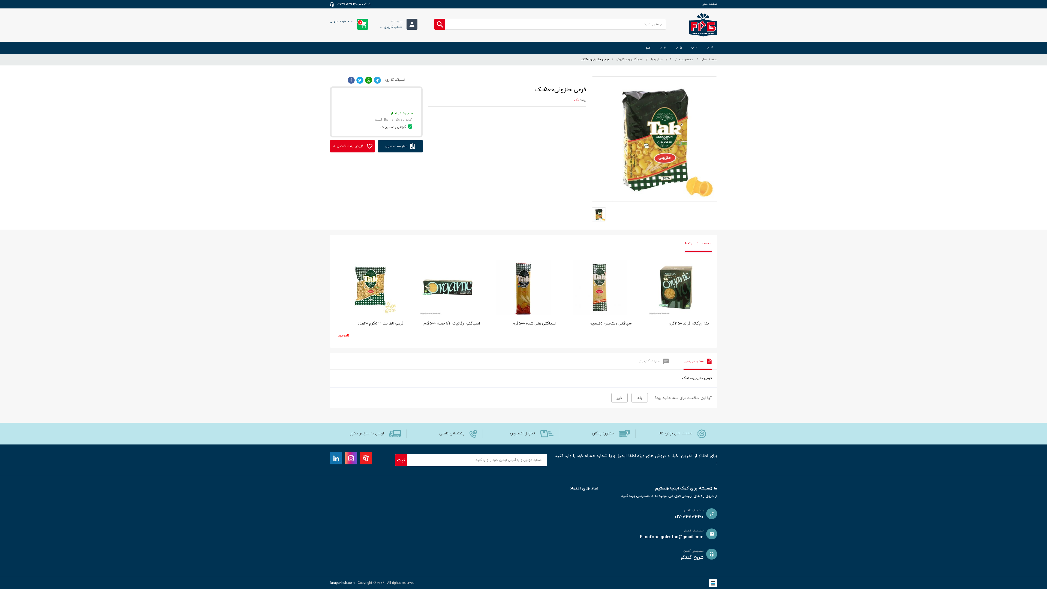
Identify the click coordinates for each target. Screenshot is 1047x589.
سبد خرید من (347, 22)
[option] (676, 302)
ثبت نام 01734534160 (354, 4)
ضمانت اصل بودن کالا (675, 433)
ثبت (401, 460)
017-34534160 (689, 517)
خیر (619, 398)
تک (576, 100)
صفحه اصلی (709, 4)
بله (639, 398)
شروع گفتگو (692, 558)
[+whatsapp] (368, 79)
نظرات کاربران (649, 361)
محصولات (686, 59)
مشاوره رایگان (603, 433)
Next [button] (708, 282)
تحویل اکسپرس (522, 433)
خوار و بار (656, 59)
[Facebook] (351, 79)
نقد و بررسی (694, 361)
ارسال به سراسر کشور (367, 433)
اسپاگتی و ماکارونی (629, 59)
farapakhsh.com (342, 583)
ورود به (393, 24)
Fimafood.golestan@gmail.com (671, 537)
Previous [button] (338, 282)
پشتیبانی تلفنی (451, 433)
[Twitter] (359, 79)
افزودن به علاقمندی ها (348, 146)
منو (648, 47)
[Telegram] (377, 79)
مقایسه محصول (397, 146)
